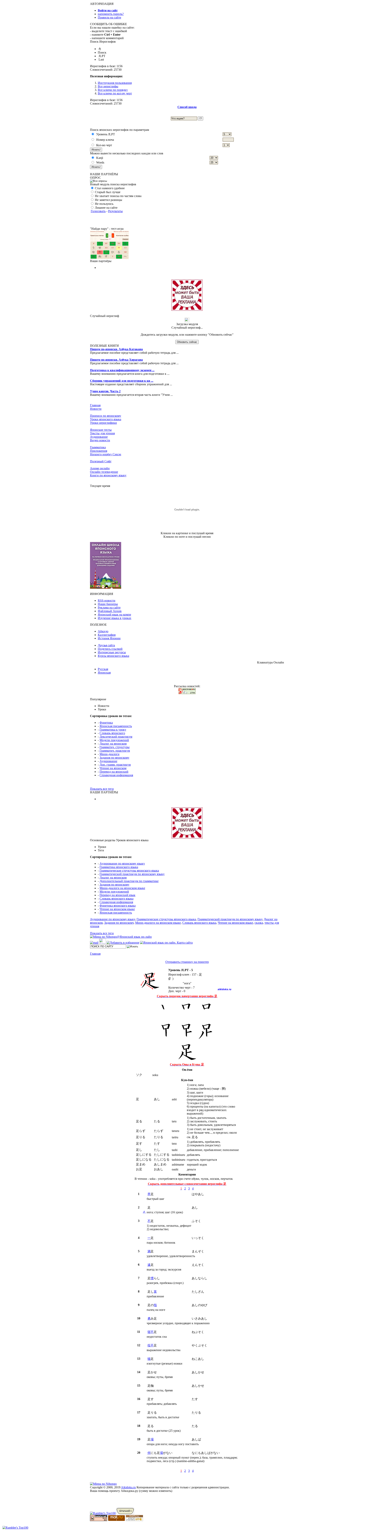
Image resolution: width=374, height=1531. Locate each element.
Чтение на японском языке (117, 909)
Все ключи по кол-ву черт (115, 93)
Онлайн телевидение (104, 471)
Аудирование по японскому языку (122, 863)
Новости (95, 408)
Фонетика (106, 722)
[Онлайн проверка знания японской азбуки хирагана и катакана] (109, 258)
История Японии (109, 638)
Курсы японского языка (113, 655)
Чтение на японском (113, 768)
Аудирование (99, 436)
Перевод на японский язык (117, 895)
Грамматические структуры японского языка (129, 870)
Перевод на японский (114, 771)
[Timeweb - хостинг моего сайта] (125, 1513)
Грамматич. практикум (115, 750)
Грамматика (98, 447)
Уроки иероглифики (103, 422)
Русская (103, 669)
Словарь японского (112, 733)
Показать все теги (102, 788)
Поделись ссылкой (110, 648)
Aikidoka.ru (128, 1487)
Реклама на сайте (109, 607)
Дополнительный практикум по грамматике (129, 881)
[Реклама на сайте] (187, 309)
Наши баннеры (108, 604)
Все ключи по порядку (113, 90)
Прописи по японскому (105, 415)
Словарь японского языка (116, 898)
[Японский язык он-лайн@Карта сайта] (166, 942)
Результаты (115, 211)
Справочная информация (116, 775)
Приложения (98, 450)
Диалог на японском (113, 743)
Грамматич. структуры (115, 747)
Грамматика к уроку (113, 729)
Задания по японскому (114, 757)
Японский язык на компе (114, 614)
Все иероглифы (108, 86)
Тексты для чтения (102, 433)
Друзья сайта (106, 645)
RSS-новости (106, 600)
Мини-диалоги (109, 754)
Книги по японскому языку (108, 475)
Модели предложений (114, 740)
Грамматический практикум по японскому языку (132, 874)
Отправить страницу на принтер (187, 961)
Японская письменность (116, 726)
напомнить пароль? (111, 14)
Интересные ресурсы (112, 652)
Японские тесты (101, 429)
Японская (104, 672)
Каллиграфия (107, 634)
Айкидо (103, 631)
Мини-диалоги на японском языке (122, 888)
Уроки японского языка (105, 419)
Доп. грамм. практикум (115, 764)
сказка (259, 922)
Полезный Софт (100, 461)
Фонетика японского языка (118, 905)
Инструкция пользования (115, 82)
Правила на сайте (109, 17)
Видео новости (100, 440)
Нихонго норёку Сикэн (105, 454)
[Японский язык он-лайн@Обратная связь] (94, 942)
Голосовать (98, 211)
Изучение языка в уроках (114, 618)
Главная (95, 405)
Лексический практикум (116, 736)
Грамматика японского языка (119, 867)
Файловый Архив (110, 611)
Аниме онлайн (100, 468)
